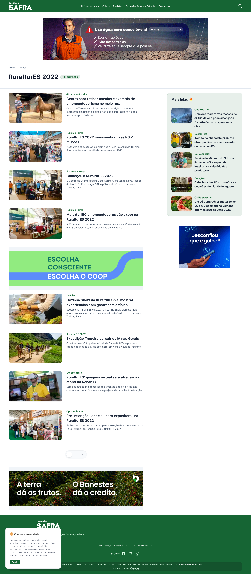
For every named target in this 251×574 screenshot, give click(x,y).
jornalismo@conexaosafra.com (113, 545)
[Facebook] (124, 553)
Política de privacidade (36, 555)
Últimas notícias (90, 6)
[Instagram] (137, 553)
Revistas (117, 6)
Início (12, 67)
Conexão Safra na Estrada (140, 6)
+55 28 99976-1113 (143, 545)
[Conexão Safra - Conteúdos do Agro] (20, 6)
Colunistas (164, 6)
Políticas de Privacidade (190, 564)
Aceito (15, 562)
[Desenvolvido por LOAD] (134, 568)
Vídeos (106, 6)
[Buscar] (240, 6)
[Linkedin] (130, 553)
